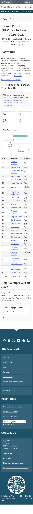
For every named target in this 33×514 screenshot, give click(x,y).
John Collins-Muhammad (15, 193)
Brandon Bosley (17, 264)
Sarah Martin (16, 230)
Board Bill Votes (26, 11)
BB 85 (23, 98)
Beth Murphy (16, 223)
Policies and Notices (10, 417)
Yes (8, 312)
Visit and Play (8, 377)
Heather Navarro (14, 163)
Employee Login (9, 390)
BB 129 (21, 100)
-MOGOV (10, 6)
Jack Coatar (15, 244)
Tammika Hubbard (14, 254)
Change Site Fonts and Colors (14, 407)
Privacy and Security (10, 412)
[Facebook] (4, 340)
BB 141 (21, 103)
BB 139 (9, 103)
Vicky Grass (15, 227)
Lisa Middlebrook (15, 268)
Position (27, 158)
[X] (13, 340)
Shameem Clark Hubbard (16, 172)
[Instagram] (9, 340)
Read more (18, 76)
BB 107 (9, 100)
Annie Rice (14, 240)
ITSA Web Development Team (8, 498)
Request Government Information (15, 468)
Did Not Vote (27, 187)
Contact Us (7, 458)
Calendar (6, 372)
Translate (19, 424)
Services (6, 357)
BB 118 (15, 100)
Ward (4, 158)
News (5, 367)
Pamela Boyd (15, 167)
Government (7, 362)
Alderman (14, 158)
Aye (4, 114)
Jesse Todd (15, 204)
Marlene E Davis (17, 201)
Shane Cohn (15, 176)
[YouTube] (18, 340)
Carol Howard (16, 220)
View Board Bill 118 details (11, 80)
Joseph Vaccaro (16, 183)
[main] (16, 169)
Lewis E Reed (15, 276)
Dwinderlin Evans (15, 259)
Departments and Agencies (13, 463)
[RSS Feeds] (28, 340)
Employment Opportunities (13, 382)
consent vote (8, 98)
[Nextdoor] (23, 340)
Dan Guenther (16, 237)
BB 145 (9, 105)
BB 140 (15, 103)
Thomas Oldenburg (15, 212)
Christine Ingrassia (14, 248)
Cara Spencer (16, 197)
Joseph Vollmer (16, 234)
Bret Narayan (16, 180)
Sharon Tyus (15, 273)
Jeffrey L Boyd (16, 187)
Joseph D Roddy (16, 208)
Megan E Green (16, 217)
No (20, 114)
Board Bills (15, 11)
